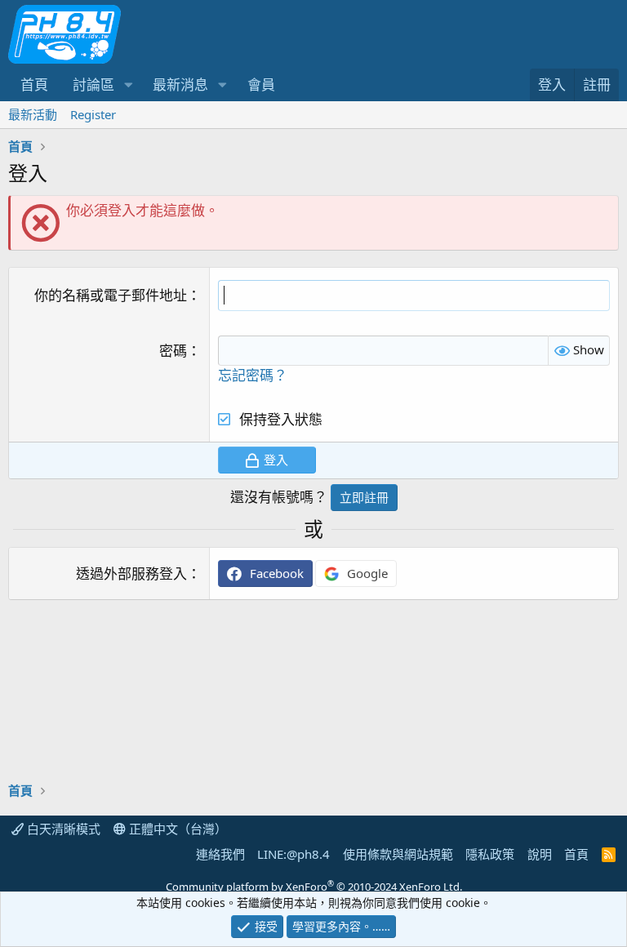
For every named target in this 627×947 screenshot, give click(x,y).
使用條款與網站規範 (398, 854)
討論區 (93, 84)
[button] (128, 85)
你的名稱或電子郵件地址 (110, 295)
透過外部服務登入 (131, 573)
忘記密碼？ (252, 375)
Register (93, 114)
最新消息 (180, 84)
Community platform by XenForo (314, 886)
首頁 (34, 84)
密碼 (173, 350)
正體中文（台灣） (176, 828)
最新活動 (32, 114)
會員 (261, 84)
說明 (539, 854)
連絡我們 (220, 854)
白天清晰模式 (62, 828)
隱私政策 (489, 854)
